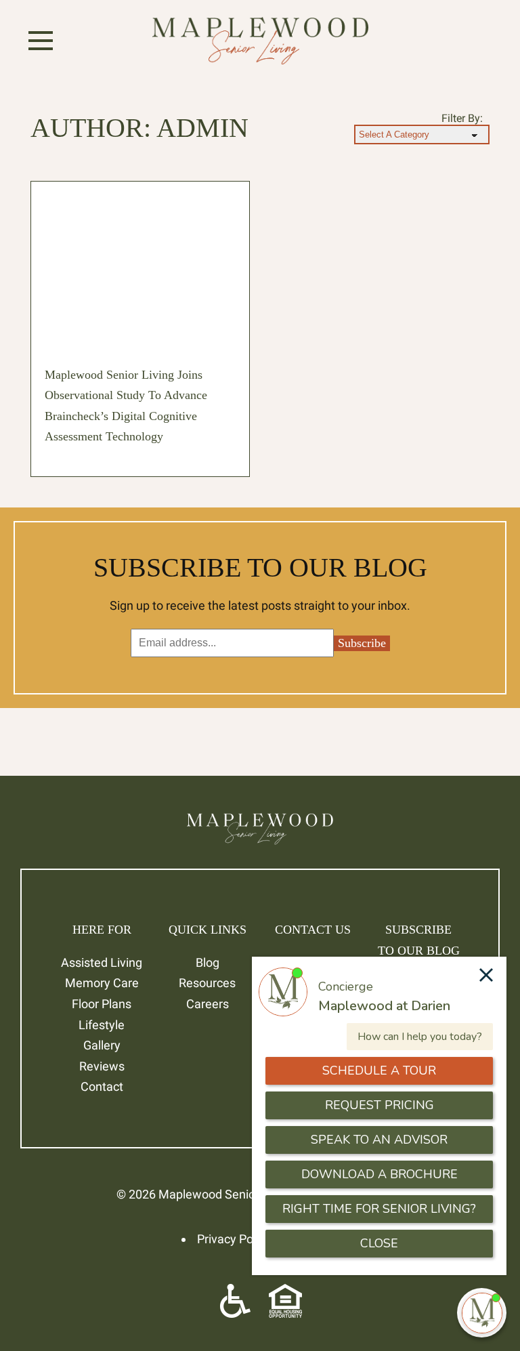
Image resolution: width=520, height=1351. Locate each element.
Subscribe (362, 643)
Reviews (102, 1066)
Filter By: (462, 118)
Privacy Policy (234, 1239)
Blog (207, 962)
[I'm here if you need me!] (481, 1312)
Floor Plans (101, 1004)
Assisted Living (101, 962)
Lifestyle (102, 1025)
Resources (207, 983)
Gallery (102, 1045)
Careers (207, 1004)
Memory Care (102, 983)
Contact (102, 1086)
